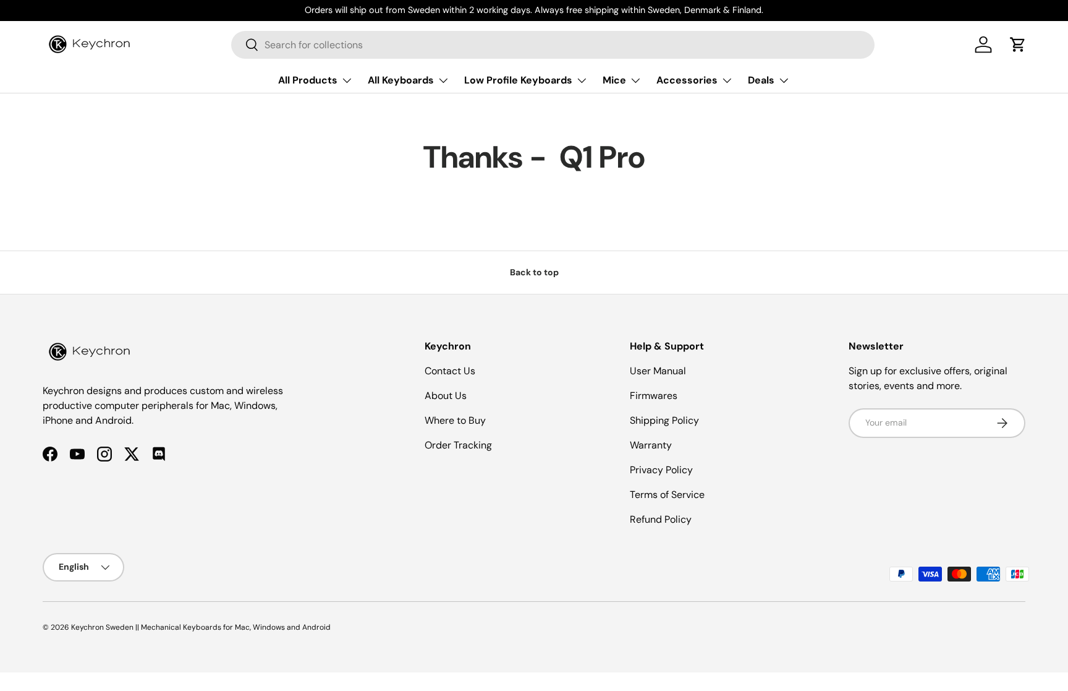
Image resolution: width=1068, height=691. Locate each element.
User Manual (658, 370)
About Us (446, 395)
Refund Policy (661, 519)
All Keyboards (401, 80)
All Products (307, 80)
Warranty (651, 445)
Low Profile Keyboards (518, 80)
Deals (761, 80)
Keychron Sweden (102, 627)
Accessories (687, 80)
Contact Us (450, 370)
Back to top (534, 272)
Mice (614, 80)
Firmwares (653, 395)
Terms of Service (667, 494)
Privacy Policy (661, 469)
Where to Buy (455, 420)
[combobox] (553, 45)
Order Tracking (458, 445)
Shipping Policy (664, 420)
